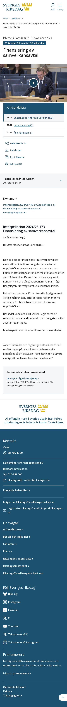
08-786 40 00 (15, 453)
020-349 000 (15, 474)
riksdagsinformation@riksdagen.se (28, 480)
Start (5, 18)
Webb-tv (16, 18)
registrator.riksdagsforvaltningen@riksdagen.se (35, 510)
